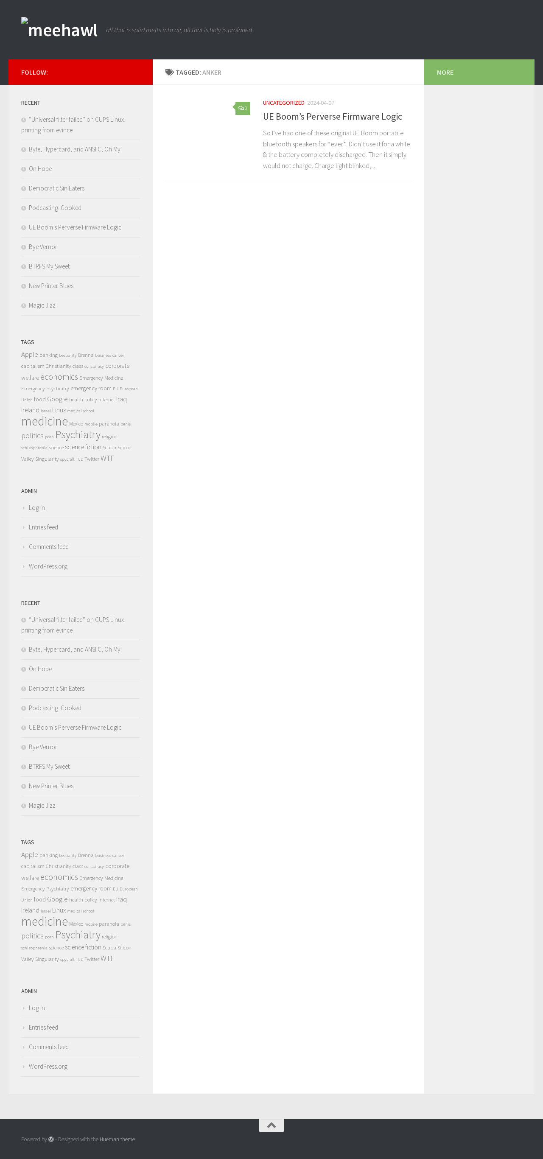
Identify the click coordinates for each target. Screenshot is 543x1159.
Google (57, 399)
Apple (29, 354)
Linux (59, 410)
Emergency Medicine (101, 378)
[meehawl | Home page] (59, 29)
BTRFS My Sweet (49, 266)
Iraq (121, 399)
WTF (107, 458)
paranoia (109, 423)
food (40, 399)
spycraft (67, 459)
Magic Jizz (42, 305)
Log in (37, 508)
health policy (83, 399)
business (103, 355)
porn (49, 437)
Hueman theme (117, 1139)
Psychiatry (78, 434)
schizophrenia (34, 448)
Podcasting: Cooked (55, 208)
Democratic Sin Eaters (56, 188)
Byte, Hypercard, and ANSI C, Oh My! (75, 149)
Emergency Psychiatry (45, 388)
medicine (44, 421)
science (56, 447)
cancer (118, 355)
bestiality (68, 355)
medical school (80, 411)
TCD (79, 459)
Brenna (86, 355)
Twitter (91, 459)
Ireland (30, 410)
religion (110, 436)
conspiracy (94, 366)
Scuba (109, 447)
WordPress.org (48, 566)
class (78, 366)
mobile (91, 424)
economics (59, 377)
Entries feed (43, 527)
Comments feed (49, 547)
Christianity (58, 366)
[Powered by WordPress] (51, 1139)
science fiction (83, 447)
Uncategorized (284, 102)
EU (115, 389)
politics (32, 435)
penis (125, 424)
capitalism (33, 366)
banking (48, 355)
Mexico (76, 423)
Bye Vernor (43, 247)
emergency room (91, 388)
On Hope (40, 169)
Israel (46, 411)
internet (106, 399)
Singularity (47, 459)
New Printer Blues (51, 286)
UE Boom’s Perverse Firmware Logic (332, 116)
